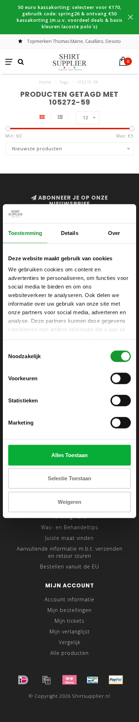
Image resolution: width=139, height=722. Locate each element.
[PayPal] (116, 680)
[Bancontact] (93, 680)
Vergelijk (70, 642)
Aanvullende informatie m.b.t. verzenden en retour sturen (70, 552)
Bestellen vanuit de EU (69, 566)
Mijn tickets (69, 620)
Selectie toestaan (69, 478)
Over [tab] (114, 233)
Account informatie (69, 599)
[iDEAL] (23, 680)
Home (45, 82)
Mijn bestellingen (69, 610)
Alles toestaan (69, 455)
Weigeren (69, 501)
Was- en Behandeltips (69, 527)
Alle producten (69, 653)
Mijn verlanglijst (70, 631)
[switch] (120, 378)
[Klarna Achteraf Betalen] (69, 680)
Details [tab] (69, 233)
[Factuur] (46, 680)
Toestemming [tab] (25, 233)
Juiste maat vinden (69, 538)
